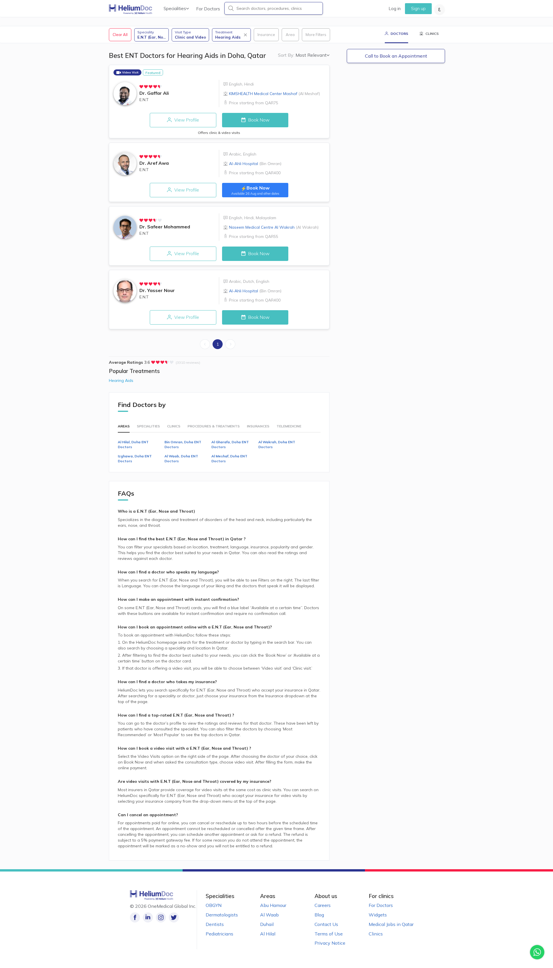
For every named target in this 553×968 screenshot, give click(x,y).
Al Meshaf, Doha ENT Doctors (229, 458)
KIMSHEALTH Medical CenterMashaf (274, 93)
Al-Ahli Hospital (255, 163)
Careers (323, 905)
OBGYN (213, 905)
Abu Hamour (273, 905)
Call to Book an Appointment (396, 56)
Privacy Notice (330, 943)
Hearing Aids (121, 380)
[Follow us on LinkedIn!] (148, 917)
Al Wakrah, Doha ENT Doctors (276, 444)
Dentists (215, 924)
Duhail (267, 924)
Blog (319, 915)
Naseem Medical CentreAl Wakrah (274, 227)
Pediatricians (219, 934)
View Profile (186, 120)
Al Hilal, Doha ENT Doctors (133, 444)
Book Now (258, 120)
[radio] (141, 87)
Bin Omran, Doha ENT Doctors (182, 444)
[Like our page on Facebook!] (135, 917)
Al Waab (269, 915)
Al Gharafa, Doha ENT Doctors (230, 444)
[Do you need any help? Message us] (537, 952)
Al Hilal (267, 934)
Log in (395, 8)
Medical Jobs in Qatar (391, 924)
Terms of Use (329, 934)
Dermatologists (222, 915)
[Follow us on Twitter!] (174, 917)
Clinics (376, 934)
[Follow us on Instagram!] (161, 917)
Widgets (378, 915)
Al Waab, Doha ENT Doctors (181, 458)
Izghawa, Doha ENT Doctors (135, 458)
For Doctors (208, 9)
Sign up (418, 8)
